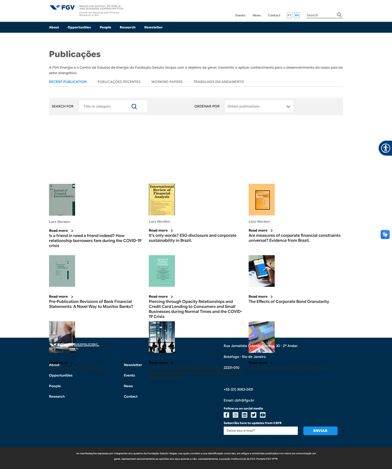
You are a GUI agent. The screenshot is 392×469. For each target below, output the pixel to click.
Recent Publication (68, 82)
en (297, 15)
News (257, 15)
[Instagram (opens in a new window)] (235, 415)
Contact (274, 15)
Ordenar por (207, 106)
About (54, 27)
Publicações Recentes (119, 82)
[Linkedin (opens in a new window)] (244, 415)
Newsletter (153, 27)
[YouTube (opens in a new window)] (262, 415)
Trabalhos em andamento (219, 82)
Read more (58, 231)
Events (240, 15)
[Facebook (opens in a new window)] (226, 415)
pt (289, 15)
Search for (63, 106)
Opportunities (79, 27)
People (105, 27)
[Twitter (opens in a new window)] (253, 415)
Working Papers (167, 82)
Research (127, 27)
